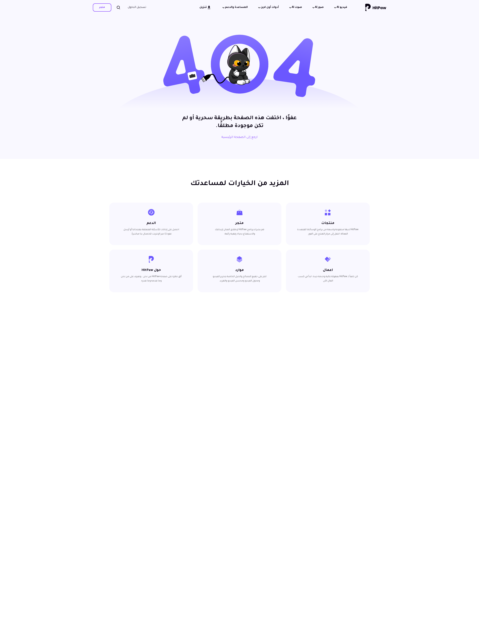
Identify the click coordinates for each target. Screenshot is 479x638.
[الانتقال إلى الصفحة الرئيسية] (375, 7)
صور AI (319, 7)
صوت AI (297, 7)
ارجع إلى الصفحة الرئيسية (239, 137)
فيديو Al (342, 7)
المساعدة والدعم (236, 7)
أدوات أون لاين (270, 7)
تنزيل (203, 7)
